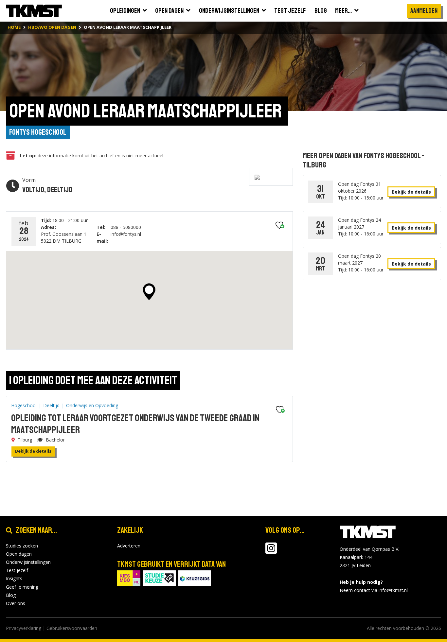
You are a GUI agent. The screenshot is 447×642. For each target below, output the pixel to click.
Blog (11, 595)
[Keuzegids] (194, 577)
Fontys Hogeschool (37, 132)
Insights (14, 578)
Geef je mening (22, 587)
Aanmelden (424, 11)
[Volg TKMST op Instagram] (271, 551)
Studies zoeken (22, 546)
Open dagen (19, 554)
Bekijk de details (33, 451)
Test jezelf (17, 570)
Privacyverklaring (23, 628)
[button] (149, 291)
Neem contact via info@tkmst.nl (374, 590)
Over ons (15, 603)
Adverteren (128, 546)
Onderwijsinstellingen (28, 562)
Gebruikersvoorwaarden (71, 628)
